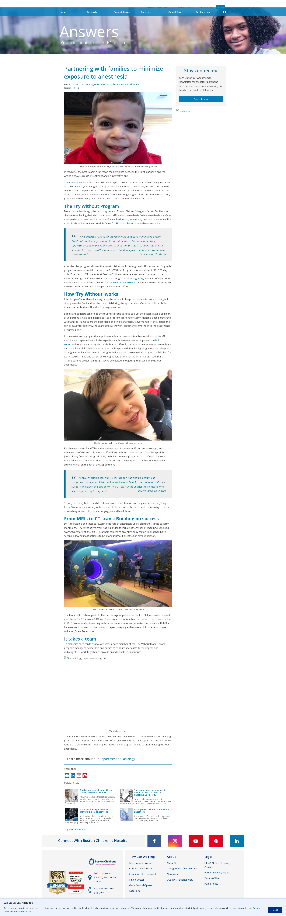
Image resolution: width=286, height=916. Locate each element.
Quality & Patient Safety (180, 879)
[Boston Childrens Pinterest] (216, 841)
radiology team (77, 182)
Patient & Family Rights (217, 872)
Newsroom (173, 874)
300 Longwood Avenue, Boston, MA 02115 (105, 877)
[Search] (224, 12)
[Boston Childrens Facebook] (154, 841)
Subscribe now (201, 99)
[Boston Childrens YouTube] (196, 841)
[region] (143, 907)
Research (92, 11)
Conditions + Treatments (143, 874)
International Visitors (141, 863)
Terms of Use (24, 911)
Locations (134, 890)
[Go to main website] (103, 866)
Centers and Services (141, 868)
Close (275, 909)
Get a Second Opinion (141, 885)
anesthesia (74, 87)
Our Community (204, 11)
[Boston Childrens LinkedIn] (237, 841)
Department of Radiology (121, 282)
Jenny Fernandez (102, 84)
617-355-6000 (101, 888)
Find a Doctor (136, 879)
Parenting (146, 11)
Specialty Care (132, 84)
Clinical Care (174, 11)
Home (63, 11)
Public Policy (211, 883)
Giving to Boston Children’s (182, 868)
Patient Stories (122, 11)
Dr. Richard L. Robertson (125, 223)
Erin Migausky (135, 278)
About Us (172, 863)
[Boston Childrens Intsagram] (175, 841)
